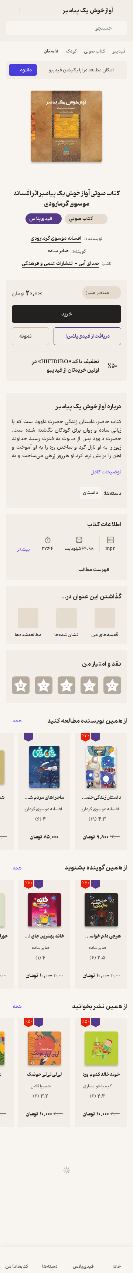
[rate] (112, 685)
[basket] (28, 10)
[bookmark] (84, 175)
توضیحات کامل (106, 472)
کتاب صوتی (94, 51)
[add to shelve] (105, 618)
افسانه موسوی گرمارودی (56, 238)
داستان (51, 51)
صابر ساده (58, 251)
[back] (123, 10)
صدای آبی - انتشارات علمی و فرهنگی (60, 263)
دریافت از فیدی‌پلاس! (87, 336)
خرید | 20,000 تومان (35, 1263)
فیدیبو (119, 51)
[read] (28, 618)
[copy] (18, 366)
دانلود (26, 70)
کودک (71, 51)
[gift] (66, 175)
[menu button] (10, 10)
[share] (48, 175)
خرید (66, 314)
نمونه (25, 336)
